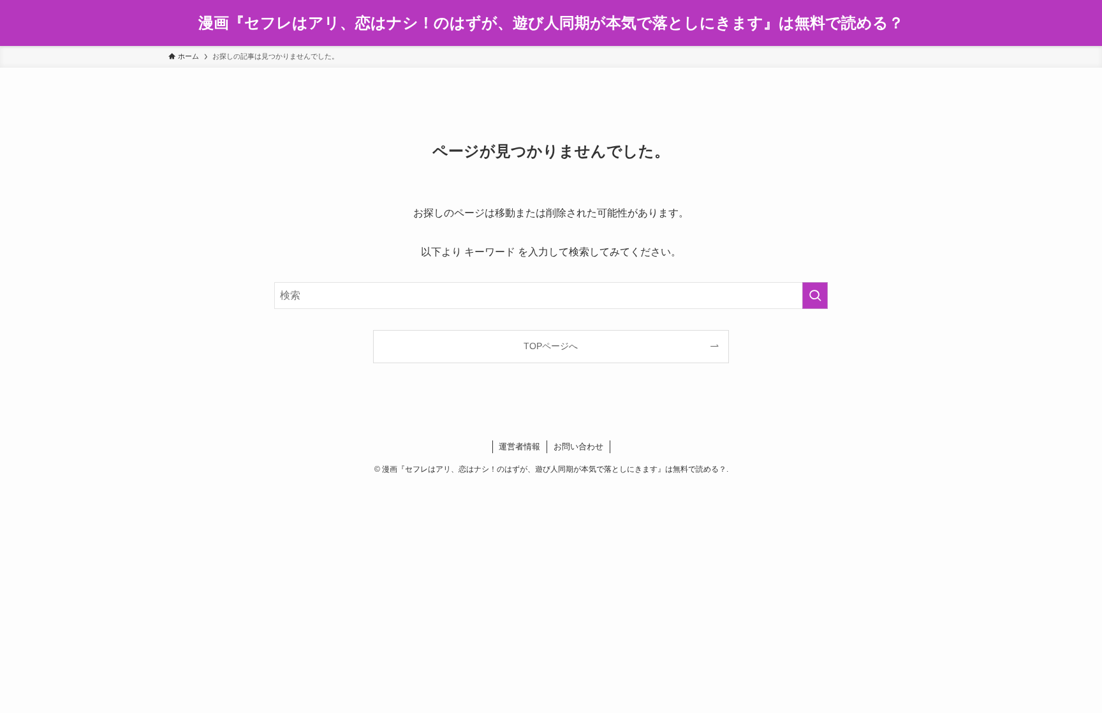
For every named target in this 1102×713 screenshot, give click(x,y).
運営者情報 (519, 446)
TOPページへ (551, 346)
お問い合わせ (578, 446)
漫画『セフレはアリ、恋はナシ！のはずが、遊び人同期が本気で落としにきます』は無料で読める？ (551, 23)
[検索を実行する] (815, 295)
